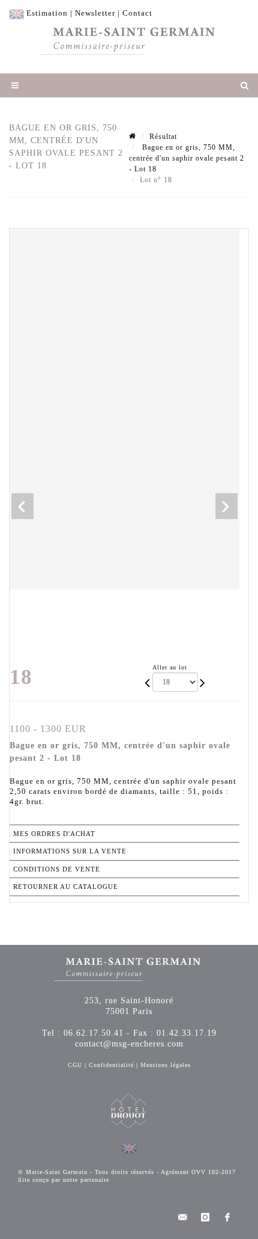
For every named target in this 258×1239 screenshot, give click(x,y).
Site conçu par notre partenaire (63, 1179)
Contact (137, 12)
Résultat (163, 136)
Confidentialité (111, 1065)
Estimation (47, 12)
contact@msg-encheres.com (129, 1043)
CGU (75, 1065)
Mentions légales (165, 1065)
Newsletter (95, 12)
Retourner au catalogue (65, 886)
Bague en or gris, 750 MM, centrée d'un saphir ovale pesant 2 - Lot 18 (186, 158)
